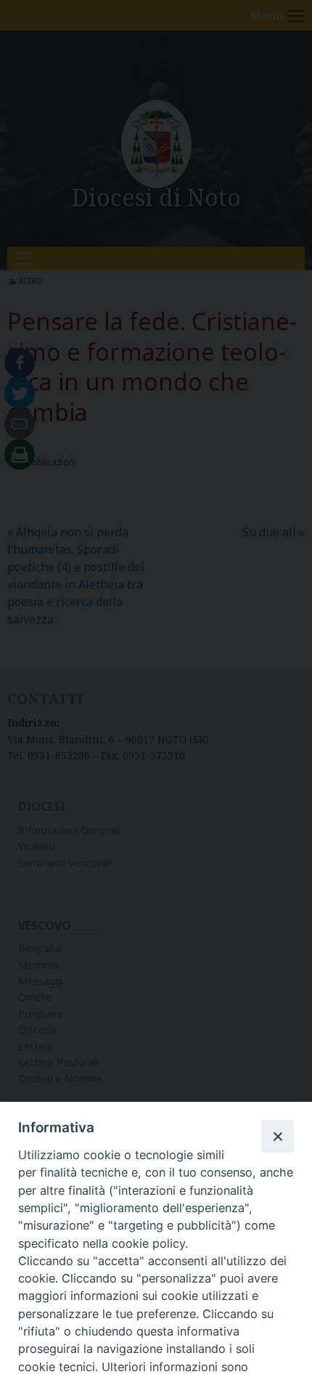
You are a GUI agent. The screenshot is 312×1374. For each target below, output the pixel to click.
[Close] (277, 1136)
